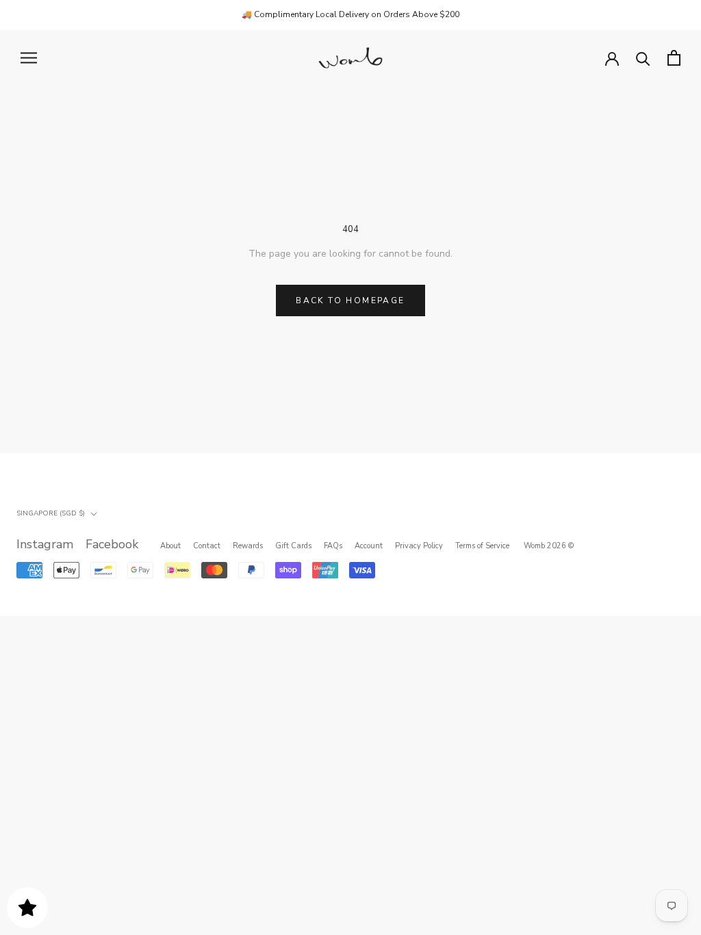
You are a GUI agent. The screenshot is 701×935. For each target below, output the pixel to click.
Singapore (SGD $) (50, 513)
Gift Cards (293, 546)
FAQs (333, 546)
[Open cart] (673, 58)
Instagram (44, 544)
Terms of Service (482, 546)
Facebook (112, 544)
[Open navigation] (29, 58)
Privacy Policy (419, 546)
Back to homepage (350, 300)
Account (369, 546)
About (170, 546)
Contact (206, 546)
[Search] (643, 58)
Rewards (248, 546)
